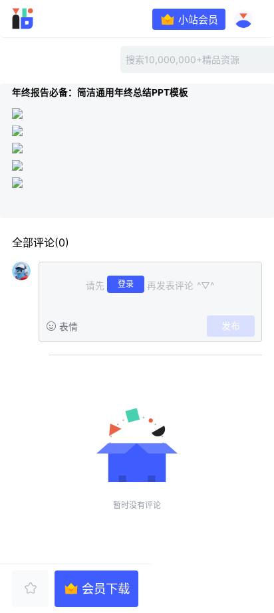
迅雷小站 (42, 18)
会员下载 (106, 588)
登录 (126, 284)
